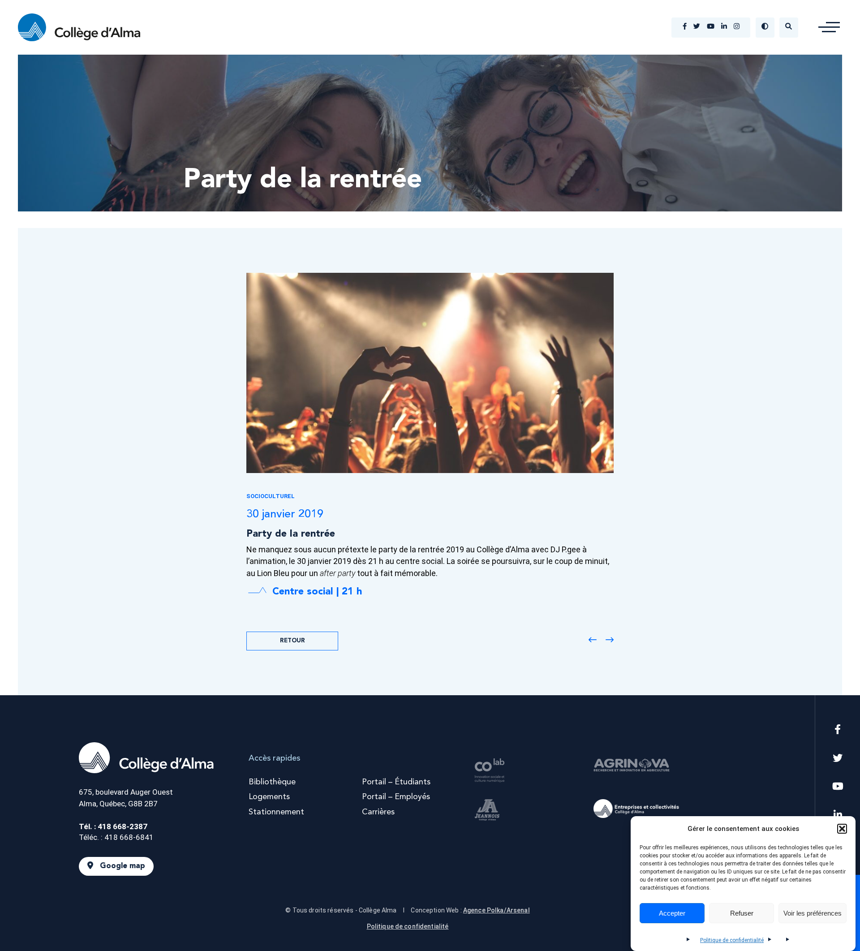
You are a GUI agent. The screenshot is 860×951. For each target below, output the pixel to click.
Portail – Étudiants (396, 782)
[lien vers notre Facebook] (685, 27)
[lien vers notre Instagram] (737, 27)
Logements (269, 797)
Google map (122, 866)
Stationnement (276, 812)
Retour (292, 641)
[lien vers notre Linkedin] (724, 27)
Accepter (672, 913)
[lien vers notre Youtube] (710, 27)
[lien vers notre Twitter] (696, 27)
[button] (842, 828)
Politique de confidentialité (732, 940)
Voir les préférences (812, 913)
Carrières (378, 812)
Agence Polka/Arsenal (496, 910)
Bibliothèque (272, 782)
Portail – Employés (396, 797)
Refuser (741, 913)
